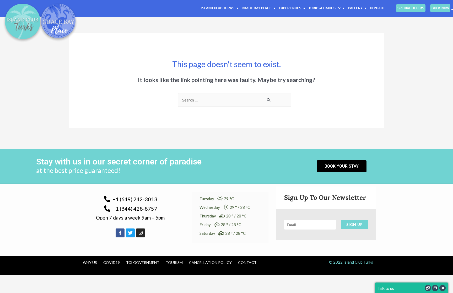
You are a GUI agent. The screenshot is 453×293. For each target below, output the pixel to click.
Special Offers (410, 8)
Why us (90, 262)
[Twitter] (130, 232)
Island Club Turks (217, 8)
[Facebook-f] (120, 232)
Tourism (174, 262)
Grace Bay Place (257, 8)
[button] (324, 8)
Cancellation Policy (210, 262)
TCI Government (142, 262)
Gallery (355, 8)
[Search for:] (234, 100)
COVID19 (111, 262)
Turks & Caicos (322, 8)
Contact (377, 8)
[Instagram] (140, 232)
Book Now (440, 8)
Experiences (290, 8)
